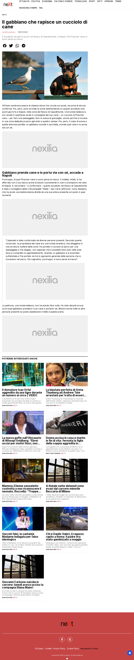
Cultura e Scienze (63, 1)
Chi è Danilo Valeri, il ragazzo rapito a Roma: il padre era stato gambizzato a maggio (65, 537)
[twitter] (11, 47)
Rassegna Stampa (28, 8)
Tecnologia (81, 1)
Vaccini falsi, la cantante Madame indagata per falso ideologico (20, 537)
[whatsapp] (17, 47)
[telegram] (23, 47)
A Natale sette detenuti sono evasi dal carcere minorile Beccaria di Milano (65, 488)
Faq (41, 8)
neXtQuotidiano (8, 32)
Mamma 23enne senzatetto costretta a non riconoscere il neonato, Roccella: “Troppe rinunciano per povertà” (21, 488)
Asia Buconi (7, 405)
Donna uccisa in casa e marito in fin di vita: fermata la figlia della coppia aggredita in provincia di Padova (65, 440)
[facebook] (4, 47)
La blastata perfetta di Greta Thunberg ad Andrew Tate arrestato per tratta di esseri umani (65, 392)
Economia (47, 1)
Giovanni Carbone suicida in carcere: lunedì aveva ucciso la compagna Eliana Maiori (22, 585)
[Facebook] (60, 638)
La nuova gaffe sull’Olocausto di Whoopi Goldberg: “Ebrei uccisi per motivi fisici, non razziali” (21, 440)
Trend (118, 1)
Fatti (99, 1)
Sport (92, 1)
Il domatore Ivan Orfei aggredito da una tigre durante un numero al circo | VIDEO (22, 392)
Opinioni (108, 1)
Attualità (24, 1)
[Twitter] (68, 638)
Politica (35, 1)
